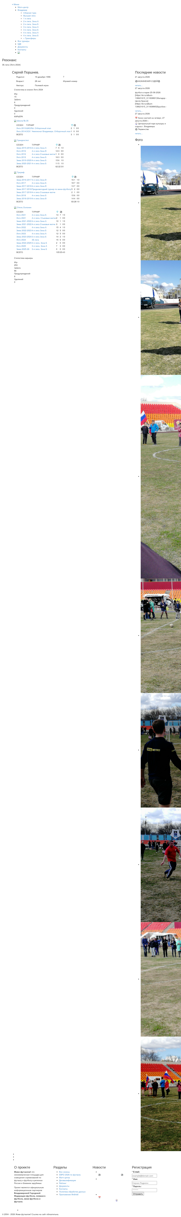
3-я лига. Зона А (39, 245)
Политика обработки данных (72, 1191)
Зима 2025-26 (22, 249)
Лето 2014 (21, 131)
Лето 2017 (21, 182)
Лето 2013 (21, 128)
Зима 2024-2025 (24, 242)
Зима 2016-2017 (24, 179)
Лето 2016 (21, 150)
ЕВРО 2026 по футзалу (70, 1174)
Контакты (22, 49)
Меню (15, 4)
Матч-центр (23, 7)
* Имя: (135, 1179)
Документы (23, 46)
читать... (139, 85)
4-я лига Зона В (39, 150)
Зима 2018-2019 (24, 198)
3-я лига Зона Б (39, 236)
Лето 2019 (21, 157)
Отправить (138, 1193)
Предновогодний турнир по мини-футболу (51, 189)
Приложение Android (68, 1194)
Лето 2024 (21, 239)
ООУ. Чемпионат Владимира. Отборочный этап (48, 131)
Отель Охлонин (24, 207)
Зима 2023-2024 (24, 236)
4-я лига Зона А (39, 147)
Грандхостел (23, 140)
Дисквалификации (67, 1180)
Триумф (20, 172)
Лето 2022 (21, 227)
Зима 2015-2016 (24, 147)
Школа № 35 (22, 120)
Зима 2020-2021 (24, 163)
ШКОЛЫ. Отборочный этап (38, 128)
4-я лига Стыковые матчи (43, 154)
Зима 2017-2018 (24, 186)
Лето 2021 (21, 214)
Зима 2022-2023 (24, 230)
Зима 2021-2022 (24, 221)
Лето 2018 (21, 195)
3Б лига (35, 239)
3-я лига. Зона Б (39, 242)
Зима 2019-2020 (24, 160)
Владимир (22, 9)
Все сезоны (64, 1171)
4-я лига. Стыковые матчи (44, 217)
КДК (19, 43)
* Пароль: (137, 1186)
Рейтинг (62, 1183)
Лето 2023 (21, 233)
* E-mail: (136, 1171)
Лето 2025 (21, 245)
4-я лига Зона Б (39, 157)
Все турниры (23, 41)
